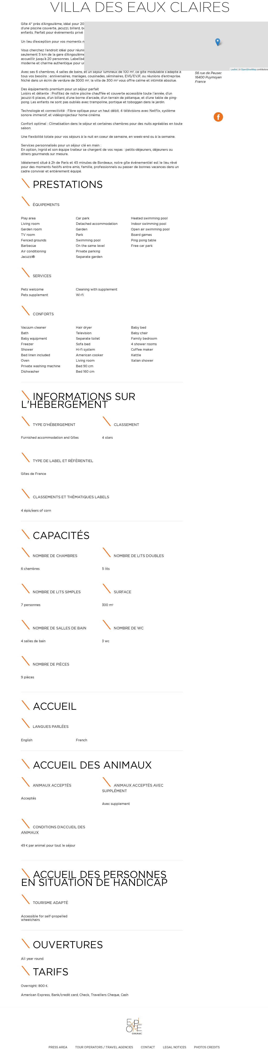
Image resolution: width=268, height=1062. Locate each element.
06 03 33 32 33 (228, 91)
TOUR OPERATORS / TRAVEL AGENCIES (104, 1047)
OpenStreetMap (248, 69)
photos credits (207, 1047)
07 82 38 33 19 (218, 95)
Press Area (57, 1047)
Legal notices (174, 1047)
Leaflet (234, 69)
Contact (148, 1047)
